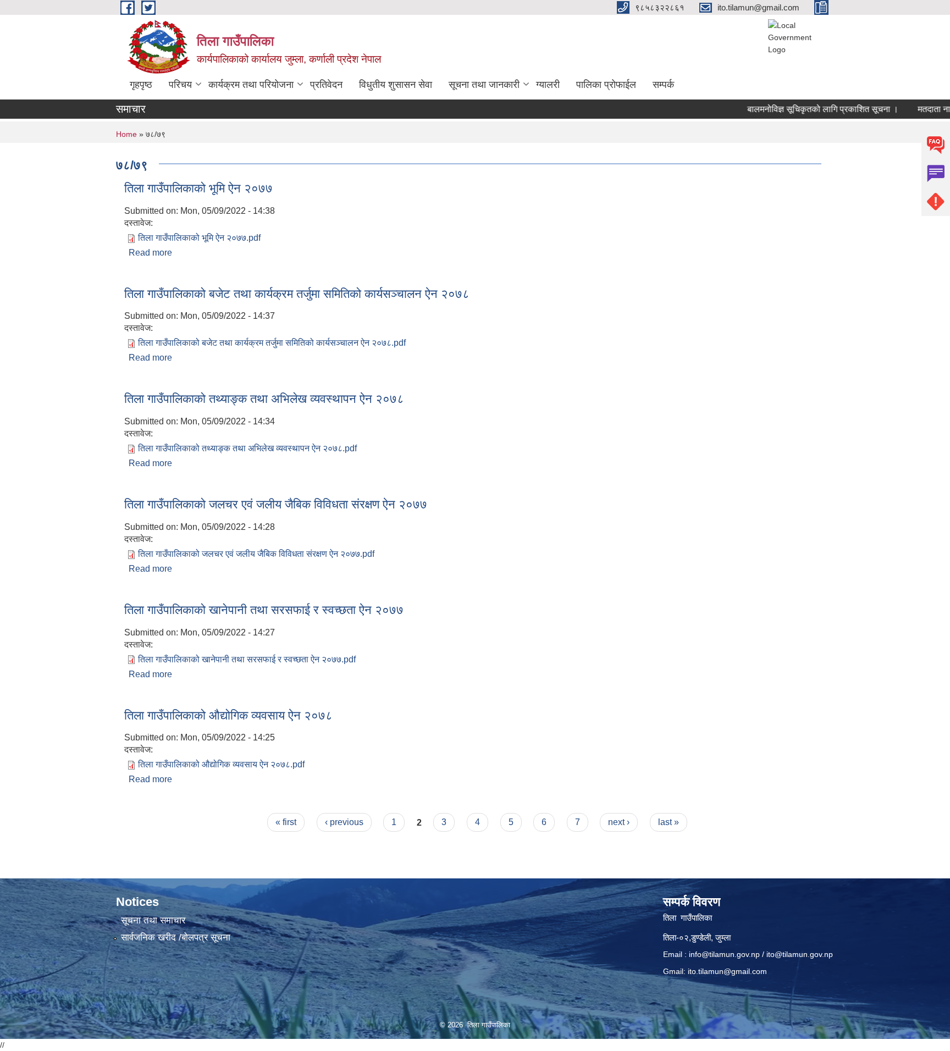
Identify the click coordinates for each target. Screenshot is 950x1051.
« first (285, 822)
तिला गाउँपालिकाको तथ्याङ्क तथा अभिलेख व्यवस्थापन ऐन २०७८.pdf (247, 448)
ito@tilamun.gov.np (799, 954)
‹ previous (344, 822)
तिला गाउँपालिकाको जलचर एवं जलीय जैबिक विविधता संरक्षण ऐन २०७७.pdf (256, 553)
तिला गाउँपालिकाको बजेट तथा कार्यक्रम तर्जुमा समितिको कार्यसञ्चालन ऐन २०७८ (297, 294)
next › (618, 822)
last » (668, 822)
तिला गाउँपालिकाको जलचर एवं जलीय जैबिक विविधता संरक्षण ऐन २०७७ (275, 504)
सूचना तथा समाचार (153, 920)
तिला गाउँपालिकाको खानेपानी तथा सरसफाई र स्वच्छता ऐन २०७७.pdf (247, 659)
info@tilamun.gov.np (724, 954)
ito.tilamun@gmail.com (727, 971)
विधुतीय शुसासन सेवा (395, 84)
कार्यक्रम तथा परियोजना (251, 84)
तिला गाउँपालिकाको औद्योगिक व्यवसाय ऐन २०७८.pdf (221, 764)
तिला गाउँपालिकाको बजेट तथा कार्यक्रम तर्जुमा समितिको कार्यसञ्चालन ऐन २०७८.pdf (272, 342)
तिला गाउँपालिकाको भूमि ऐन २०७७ (198, 188)
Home (126, 134)
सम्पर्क (663, 84)
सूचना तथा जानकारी (484, 84)
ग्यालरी (548, 84)
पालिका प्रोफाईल (606, 84)
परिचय (180, 84)
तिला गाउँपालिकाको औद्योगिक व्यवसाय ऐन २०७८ (228, 715)
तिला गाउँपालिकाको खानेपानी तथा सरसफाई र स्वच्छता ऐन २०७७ (264, 610)
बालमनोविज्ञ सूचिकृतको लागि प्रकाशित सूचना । (804, 109)
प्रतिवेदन (326, 84)
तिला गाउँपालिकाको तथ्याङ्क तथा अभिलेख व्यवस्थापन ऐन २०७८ (264, 399)
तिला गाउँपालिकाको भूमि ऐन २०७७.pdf (199, 237)
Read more (150, 252)
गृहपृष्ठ (141, 84)
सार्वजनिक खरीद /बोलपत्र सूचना (175, 937)
